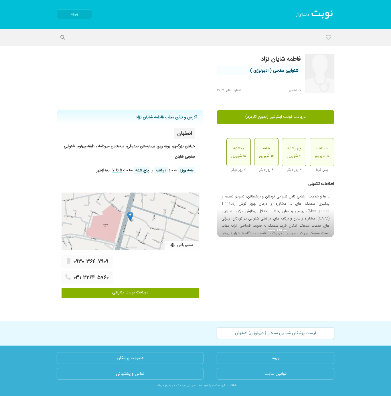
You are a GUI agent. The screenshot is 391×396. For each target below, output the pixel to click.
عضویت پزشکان (130, 358)
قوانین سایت (275, 373)
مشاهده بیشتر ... (275, 230)
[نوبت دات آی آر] (314, 14)
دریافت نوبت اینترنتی (130, 292)
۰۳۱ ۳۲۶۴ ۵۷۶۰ (91, 277)
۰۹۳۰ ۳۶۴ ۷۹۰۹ (91, 261)
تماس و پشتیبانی (130, 373)
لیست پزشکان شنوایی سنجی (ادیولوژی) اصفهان (275, 333)
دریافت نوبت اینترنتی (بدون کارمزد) (275, 116)
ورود (74, 14)
